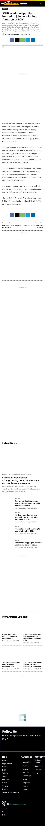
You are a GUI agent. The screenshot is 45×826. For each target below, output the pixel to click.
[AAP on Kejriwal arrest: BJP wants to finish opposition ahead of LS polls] (33, 625)
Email (36, 773)
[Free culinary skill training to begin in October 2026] (7, 531)
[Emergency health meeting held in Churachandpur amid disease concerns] (7, 503)
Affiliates (38, 770)
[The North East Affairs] (15, 3)
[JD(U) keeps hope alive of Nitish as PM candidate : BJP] (12, 654)
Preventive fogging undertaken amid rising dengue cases (29, 544)
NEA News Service (13, 34)
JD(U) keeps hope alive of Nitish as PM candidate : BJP (11, 664)
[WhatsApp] (22, 40)
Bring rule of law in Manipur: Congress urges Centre (9, 636)
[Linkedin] (33, 40)
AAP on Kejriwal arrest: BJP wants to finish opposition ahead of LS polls (32, 637)
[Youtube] (9, 745)
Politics (5, 8)
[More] (38, 40)
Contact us (38, 766)
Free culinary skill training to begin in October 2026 (27, 530)
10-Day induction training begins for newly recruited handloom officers (26, 517)
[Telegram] (28, 40)
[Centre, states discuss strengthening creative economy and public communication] (22, 459)
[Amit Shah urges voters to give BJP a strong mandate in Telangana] (33, 654)
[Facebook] (12, 40)
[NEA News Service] (3, 34)
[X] (17, 40)
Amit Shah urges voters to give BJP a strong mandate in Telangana (32, 664)
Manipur (4, 474)
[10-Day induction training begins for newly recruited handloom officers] (7, 517)
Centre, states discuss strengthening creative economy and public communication (20, 480)
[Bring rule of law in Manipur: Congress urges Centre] (12, 625)
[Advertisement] (22, 97)
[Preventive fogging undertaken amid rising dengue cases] (7, 545)
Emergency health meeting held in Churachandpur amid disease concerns (27, 503)
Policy (4, 815)
